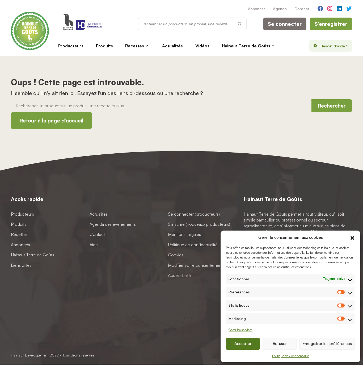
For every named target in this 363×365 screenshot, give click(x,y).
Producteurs (70, 45)
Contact (301, 8)
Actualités (172, 45)
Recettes (134, 45)
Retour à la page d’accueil (51, 120)
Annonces (256, 8)
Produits (104, 45)
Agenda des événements (113, 224)
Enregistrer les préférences (327, 343)
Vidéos (202, 45)
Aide (94, 244)
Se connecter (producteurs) (194, 214)
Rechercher (332, 105)
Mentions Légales (184, 234)
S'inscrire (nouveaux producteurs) (199, 224)
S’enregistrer (331, 24)
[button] (352, 237)
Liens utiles (21, 265)
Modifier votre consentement (195, 265)
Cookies (175, 254)
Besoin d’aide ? (334, 45)
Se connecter (285, 24)
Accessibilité (179, 275)
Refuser (280, 343)
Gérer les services (240, 330)
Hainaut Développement (30, 355)
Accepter (242, 343)
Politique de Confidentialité (290, 356)
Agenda (280, 8)
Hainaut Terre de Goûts (246, 45)
